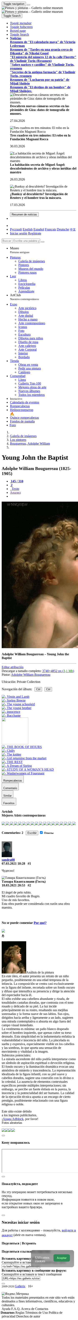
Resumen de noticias (24, 214)
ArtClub (24, 297)
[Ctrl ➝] (22, 747)
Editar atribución (13, 667)
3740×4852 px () (58, 671)
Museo (19, 250)
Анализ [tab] (15, 492)
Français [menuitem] (50, 229)
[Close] (42, 241)
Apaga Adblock (13, 1119)
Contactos (41, 1309)
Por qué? (40, 923)
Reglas (20, 1312)
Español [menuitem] (38, 229)
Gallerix (20, 1286)
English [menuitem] (28, 229)
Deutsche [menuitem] (63, 229)
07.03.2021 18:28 (13, 863)
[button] (21, 23)
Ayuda (6, 1309)
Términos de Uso (37, 1312)
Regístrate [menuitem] (34, 233)
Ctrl (38, 689)
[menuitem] (73, 229)
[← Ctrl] (11, 715)
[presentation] (43, 496)
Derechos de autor (28, 1316)
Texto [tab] (15, 489)
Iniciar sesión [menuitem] (18, 233)
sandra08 (8, 860)
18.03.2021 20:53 (13, 885)
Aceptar (62, 1257)
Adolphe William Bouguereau (30, 674)
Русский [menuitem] (16, 229)
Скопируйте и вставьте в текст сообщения (32, 1274)
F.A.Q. (16, 1309)
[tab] (16, 481)
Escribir (32, 832)
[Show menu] (28, 4)
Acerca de (28, 1309)
